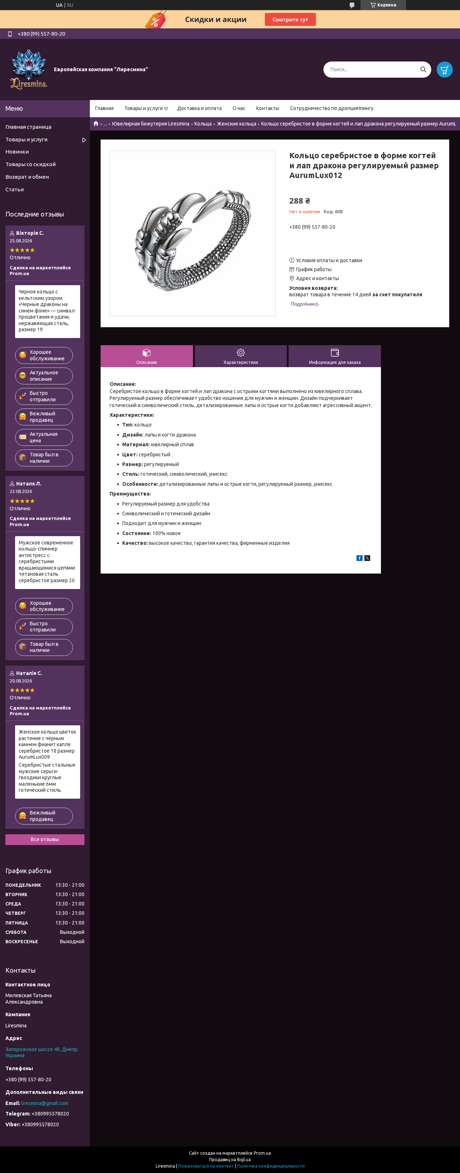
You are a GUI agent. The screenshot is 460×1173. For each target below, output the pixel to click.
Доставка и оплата (199, 108)
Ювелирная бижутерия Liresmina (150, 124)
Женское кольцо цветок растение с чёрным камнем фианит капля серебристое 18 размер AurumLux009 (47, 744)
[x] (367, 559)
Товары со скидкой (30, 164)
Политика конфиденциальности (271, 1166)
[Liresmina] (28, 69)
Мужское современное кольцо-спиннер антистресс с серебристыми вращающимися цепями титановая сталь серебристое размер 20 (47, 561)
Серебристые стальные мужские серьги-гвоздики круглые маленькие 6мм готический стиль (47, 777)
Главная (104, 108)
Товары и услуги (143, 108)
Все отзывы (45, 839)
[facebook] (359, 559)
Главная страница (28, 127)
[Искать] (423, 69)
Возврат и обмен (27, 177)
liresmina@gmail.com (44, 1103)
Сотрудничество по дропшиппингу (331, 108)
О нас (239, 108)
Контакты (267, 108)
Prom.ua (262, 1153)
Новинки (17, 152)
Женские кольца (236, 124)
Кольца (203, 124)
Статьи (14, 189)
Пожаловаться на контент (206, 1166)
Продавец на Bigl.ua (230, 1159)
